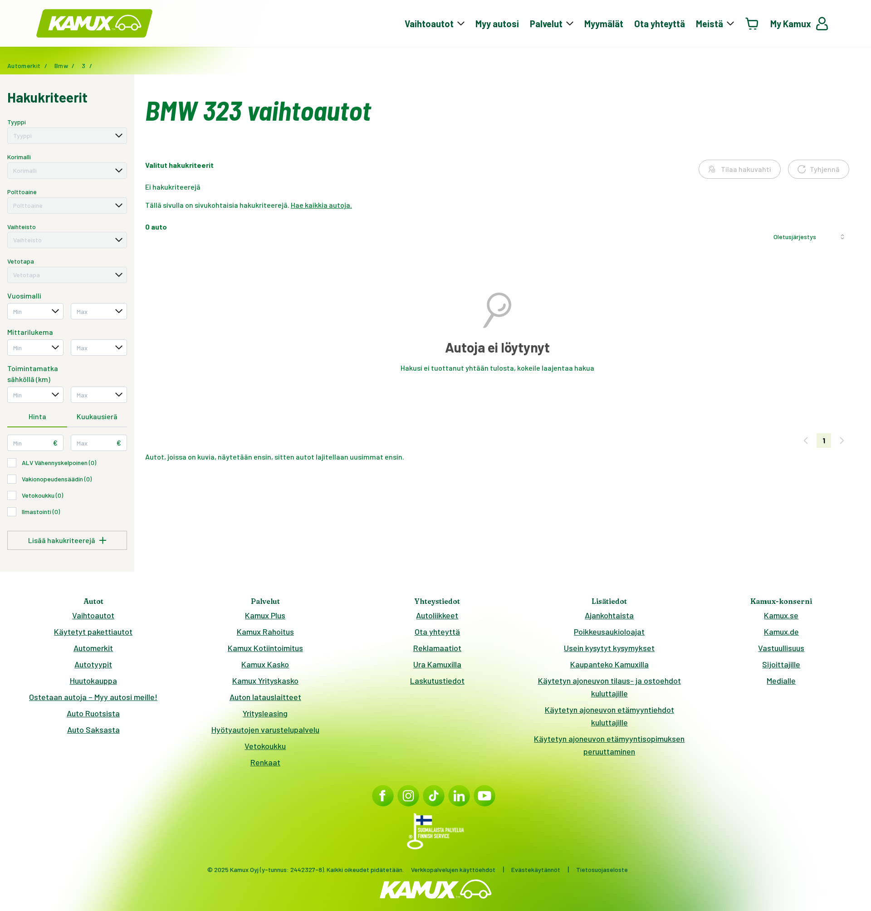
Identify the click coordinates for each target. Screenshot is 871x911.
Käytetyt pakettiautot (93, 632)
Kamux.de (781, 632)
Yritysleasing (265, 713)
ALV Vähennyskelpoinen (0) (59, 462)
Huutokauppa (93, 681)
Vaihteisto (21, 226)
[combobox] (67, 135)
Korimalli (19, 157)
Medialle (781, 681)
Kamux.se (781, 615)
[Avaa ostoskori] (752, 23)
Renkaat (265, 762)
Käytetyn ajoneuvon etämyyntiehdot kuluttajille (609, 716)
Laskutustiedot (437, 681)
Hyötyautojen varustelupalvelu (265, 730)
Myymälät (603, 23)
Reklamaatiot (437, 648)
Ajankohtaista (609, 615)
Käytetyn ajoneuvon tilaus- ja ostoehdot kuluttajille (609, 687)
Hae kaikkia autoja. (321, 205)
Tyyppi (16, 122)
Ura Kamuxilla (437, 664)
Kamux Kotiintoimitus (265, 648)
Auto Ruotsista (93, 713)
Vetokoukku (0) (42, 495)
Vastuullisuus (781, 648)
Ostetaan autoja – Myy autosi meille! (93, 697)
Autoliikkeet (437, 615)
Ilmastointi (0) (41, 511)
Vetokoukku (265, 746)
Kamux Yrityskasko (265, 681)
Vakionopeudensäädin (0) (57, 479)
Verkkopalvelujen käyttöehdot (453, 869)
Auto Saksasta (93, 730)
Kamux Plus (265, 615)
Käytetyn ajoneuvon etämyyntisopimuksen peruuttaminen (609, 745)
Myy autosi (497, 23)
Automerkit (93, 648)
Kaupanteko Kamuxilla (609, 664)
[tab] (37, 417)
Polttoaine (22, 192)
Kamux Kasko (265, 664)
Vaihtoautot (93, 615)
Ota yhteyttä (659, 23)
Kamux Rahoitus (265, 632)
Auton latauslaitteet (265, 697)
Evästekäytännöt (535, 869)
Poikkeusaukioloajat (609, 632)
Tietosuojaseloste (602, 869)
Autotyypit (93, 664)
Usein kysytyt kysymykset (609, 648)
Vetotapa (20, 261)
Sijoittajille (781, 664)
